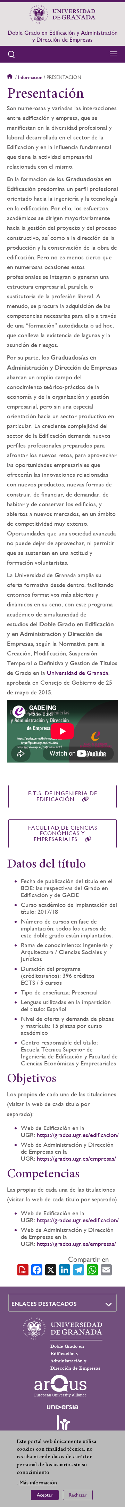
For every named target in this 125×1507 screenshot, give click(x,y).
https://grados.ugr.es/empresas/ (76, 1158)
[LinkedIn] (64, 1269)
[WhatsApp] (92, 1269)
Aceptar (45, 1495)
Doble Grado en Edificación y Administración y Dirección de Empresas (63, 36)
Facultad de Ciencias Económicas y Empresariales (62, 833)
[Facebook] (36, 1269)
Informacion (30, 77)
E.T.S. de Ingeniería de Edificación (62, 796)
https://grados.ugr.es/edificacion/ (78, 1134)
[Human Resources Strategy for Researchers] (62, 1425)
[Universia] (62, 1407)
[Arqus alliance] (60, 1386)
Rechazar (78, 1495)
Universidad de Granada (77, 672)
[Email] (106, 1269)
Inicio (10, 77)
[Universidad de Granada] (62, 14)
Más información (38, 1482)
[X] (50, 1269)
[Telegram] (78, 1269)
